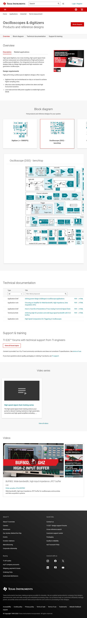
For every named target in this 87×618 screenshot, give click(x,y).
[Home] (14, 3)
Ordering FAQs (8, 572)
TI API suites (7, 561)
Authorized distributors (10, 576)
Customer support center (54, 533)
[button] (5, 9)
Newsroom (6, 529)
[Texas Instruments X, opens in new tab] (63, 562)
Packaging (49, 537)
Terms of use (52, 607)
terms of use (77, 351)
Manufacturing (8, 544)
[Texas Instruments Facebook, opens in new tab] (55, 562)
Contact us (50, 522)
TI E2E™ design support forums (56, 525)
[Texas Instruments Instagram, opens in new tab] (47, 562)
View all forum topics (12, 345)
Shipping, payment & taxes (11, 568)
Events (5, 537)
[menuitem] (76, 9)
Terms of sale (41, 607)
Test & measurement (35, 14)
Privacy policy (29, 607)
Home (5, 14)
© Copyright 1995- (10, 613)
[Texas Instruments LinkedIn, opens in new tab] (47, 568)
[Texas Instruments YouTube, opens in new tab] (63, 568)
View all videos (43, 423)
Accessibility (7, 607)
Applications (13, 14)
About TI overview (9, 522)
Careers (5, 525)
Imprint (5, 610)
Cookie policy (18, 607)
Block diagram (77, 24)
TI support (55, 356)
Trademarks (63, 607)
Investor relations (8, 541)
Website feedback (75, 607)
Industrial (23, 14)
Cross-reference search (54, 529)
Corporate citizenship (10, 548)
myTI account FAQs (52, 544)
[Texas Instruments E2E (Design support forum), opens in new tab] (55, 568)
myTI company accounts (11, 564)
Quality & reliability (52, 541)
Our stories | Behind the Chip (12, 533)
